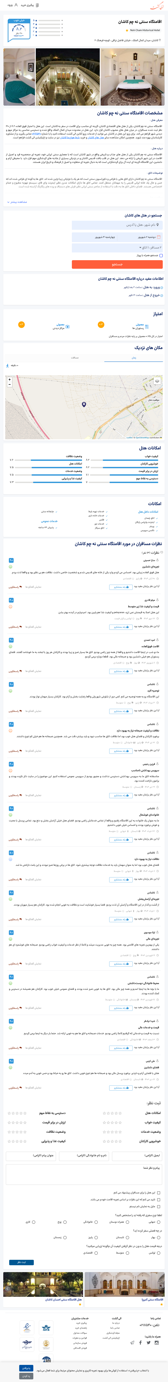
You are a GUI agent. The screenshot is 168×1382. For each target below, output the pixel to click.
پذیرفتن (26, 1368)
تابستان (120, 1237)
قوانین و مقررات (80, 1338)
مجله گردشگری (113, 1333)
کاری (28, 1222)
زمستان (57, 1237)
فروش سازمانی (80, 1343)
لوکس (152, 1253)
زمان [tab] (134, 358)
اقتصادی (88, 1253)
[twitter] (148, 1343)
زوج (60, 1222)
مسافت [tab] (75, 358)
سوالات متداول (80, 1333)
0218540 (36, 134)
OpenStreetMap (142, 437)
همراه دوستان (116, 1222)
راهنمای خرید (81, 1328)
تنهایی (152, 1222)
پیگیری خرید (81, 1323)
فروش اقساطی (80, 1348)
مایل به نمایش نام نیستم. (142, 1206)
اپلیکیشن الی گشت (111, 1338)
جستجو (117, 264)
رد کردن (26, 1376)
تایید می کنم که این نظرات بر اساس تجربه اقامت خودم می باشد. (122, 1200)
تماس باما (115, 1328)
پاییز (90, 1237)
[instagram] (156, 1343)
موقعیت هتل (153, 400)
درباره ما (116, 1323)
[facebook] (140, 1343)
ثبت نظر (21, 1262)
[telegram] (132, 1343)
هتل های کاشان (96, 138)
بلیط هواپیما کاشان (70, 138)
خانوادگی (88, 1222)
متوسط (120, 1253)
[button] (84, 404)
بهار (153, 1237)
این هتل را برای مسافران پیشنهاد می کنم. (134, 1193)
